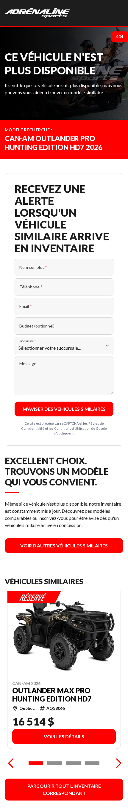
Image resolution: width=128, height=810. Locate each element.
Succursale (27, 341)
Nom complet (33, 267)
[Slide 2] (54, 763)
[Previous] (11, 763)
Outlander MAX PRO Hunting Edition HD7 (52, 694)
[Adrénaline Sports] (37, 13)
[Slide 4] (92, 763)
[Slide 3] (73, 763)
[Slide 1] (36, 763)
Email (25, 306)
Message (27, 363)
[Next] (117, 763)
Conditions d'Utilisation (72, 428)
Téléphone (31, 286)
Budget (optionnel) (36, 325)
